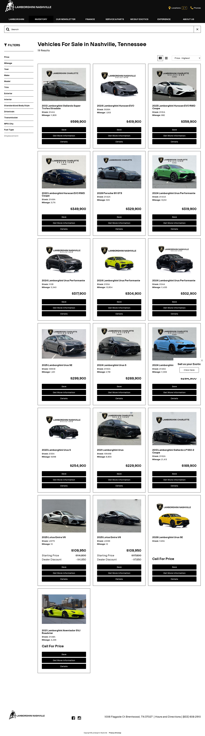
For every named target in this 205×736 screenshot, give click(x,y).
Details (64, 141)
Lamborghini (16, 19)
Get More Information (64, 135)
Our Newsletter (65, 19)
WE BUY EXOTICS (139, 19)
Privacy (111, 733)
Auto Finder (71, 680)
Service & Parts (115, 19)
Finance (90, 19)
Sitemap (118, 733)
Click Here (189, 370)
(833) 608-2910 (192, 716)
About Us (188, 19)
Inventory (41, 19)
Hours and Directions (168, 716)
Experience (164, 19)
